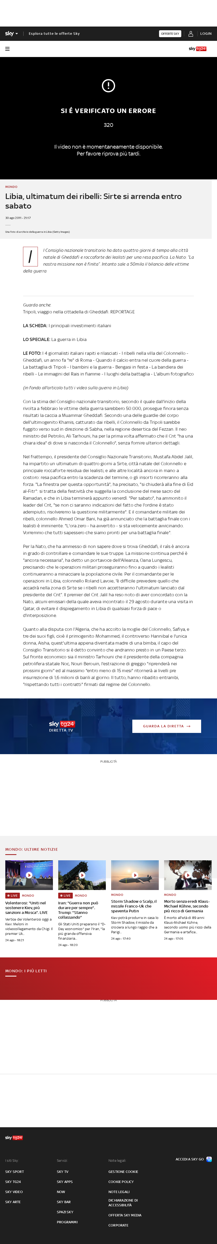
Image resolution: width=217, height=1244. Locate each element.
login (206, 34)
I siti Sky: (12, 1161)
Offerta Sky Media (124, 1215)
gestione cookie (123, 1172)
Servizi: (62, 1161)
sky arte (13, 1202)
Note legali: (117, 1161)
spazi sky (65, 1212)
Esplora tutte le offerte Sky (54, 34)
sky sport (14, 1172)
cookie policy (121, 1182)
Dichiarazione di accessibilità (123, 1202)
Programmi (67, 1222)
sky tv (62, 1172)
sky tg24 (13, 1182)
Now (61, 1192)
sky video (14, 1192)
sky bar (64, 1202)
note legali (118, 1192)
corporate (118, 1225)
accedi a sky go (190, 1159)
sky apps (65, 1182)
